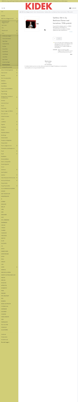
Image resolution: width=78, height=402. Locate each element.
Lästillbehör (3, 121)
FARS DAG (3, 225)
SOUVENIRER (3, 311)
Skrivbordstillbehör (5, 159)
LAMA (2, 264)
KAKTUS (2, 248)
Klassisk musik (5, 30)
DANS (2, 212)
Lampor (2, 119)
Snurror (2, 167)
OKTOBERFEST (4, 288)
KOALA (2, 259)
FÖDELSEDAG (4, 235)
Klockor (2, 105)
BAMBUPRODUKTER (5, 196)
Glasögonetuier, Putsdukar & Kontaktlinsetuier (7, 97)
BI (1, 199)
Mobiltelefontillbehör (5, 132)
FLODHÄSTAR (4, 233)
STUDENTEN (3, 314)
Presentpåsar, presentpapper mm (8, 148)
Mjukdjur (3, 129)
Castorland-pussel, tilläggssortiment (5, 22)
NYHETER (3, 15)
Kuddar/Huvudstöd (5, 116)
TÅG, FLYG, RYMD (4, 324)
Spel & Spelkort (4, 172)
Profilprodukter (4, 337)
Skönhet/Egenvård (5, 164)
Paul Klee (4, 46)
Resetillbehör (3, 156)
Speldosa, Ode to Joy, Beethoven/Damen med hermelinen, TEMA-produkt (59, 12)
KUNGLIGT (3, 261)
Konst (3, 33)
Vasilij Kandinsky (5, 43)
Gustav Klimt (5, 49)
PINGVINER (3, 293)
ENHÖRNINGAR (4, 222)
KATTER (2, 256)
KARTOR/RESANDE (5, 254)
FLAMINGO (3, 230)
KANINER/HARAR (4, 251)
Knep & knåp (3, 108)
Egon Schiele (4, 59)
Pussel (2, 151)
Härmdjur (3, 100)
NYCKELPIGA (3, 282)
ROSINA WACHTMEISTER (6, 303)
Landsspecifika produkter (7, 67)
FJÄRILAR (3, 227)
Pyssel (2, 153)
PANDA (2, 290)
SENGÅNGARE (4, 309)
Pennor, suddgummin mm (6, 145)
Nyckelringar (3, 135)
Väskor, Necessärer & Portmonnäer (8, 177)
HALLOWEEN (3, 243)
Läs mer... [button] (71, 31)
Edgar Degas (4, 41)
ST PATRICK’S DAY (4, 306)
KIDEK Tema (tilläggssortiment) (7, 18)
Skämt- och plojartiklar (6, 161)
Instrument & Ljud (4, 103)
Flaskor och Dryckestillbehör (7, 88)
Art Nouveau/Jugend (6, 36)
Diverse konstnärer (6, 64)
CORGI (2, 209)
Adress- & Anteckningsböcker (7, 70)
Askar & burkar (4, 72)
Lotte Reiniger (5, 54)
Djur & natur (4, 25)
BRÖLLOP (3, 206)
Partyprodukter (4, 143)
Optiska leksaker (4, 137)
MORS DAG (3, 280)
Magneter (3, 124)
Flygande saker (4, 91)
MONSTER (3, 277)
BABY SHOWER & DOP (5, 193)
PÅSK (2, 298)
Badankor (3, 75)
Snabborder (3, 334)
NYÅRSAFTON (4, 285)
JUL (2, 246)
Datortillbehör (4, 86)
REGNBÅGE (3, 301)
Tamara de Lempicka (6, 38)
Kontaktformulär (4, 339)
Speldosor (3, 175)
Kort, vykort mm (4, 113)
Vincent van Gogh (6, 62)
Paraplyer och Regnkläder (6, 140)
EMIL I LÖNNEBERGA (5, 220)
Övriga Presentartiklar (5, 185)
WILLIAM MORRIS (4, 329)
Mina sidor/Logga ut (5, 342)
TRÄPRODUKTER (4, 322)
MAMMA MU (3, 269)
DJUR (2, 217)
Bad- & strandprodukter (6, 78)
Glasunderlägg (4, 93)
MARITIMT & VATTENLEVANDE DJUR (8, 275)
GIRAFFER (3, 238)
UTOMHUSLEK (4, 327)
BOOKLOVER (3, 204)
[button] (73, 8)
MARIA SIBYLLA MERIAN (6, 272)
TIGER (2, 319)
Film (3, 27)
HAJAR (2, 240)
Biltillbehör (3, 80)
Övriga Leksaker (4, 183)
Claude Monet (5, 51)
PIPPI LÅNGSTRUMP (5, 295)
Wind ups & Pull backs (5, 180)
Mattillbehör (3, 127)
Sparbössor (3, 169)
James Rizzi (4, 56)
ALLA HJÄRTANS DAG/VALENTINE (8, 188)
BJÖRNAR (3, 201)
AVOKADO (3, 191)
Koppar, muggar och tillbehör (7, 111)
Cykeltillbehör (4, 83)
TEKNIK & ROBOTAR (5, 316)
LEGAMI (2, 267)
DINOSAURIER (4, 214)
